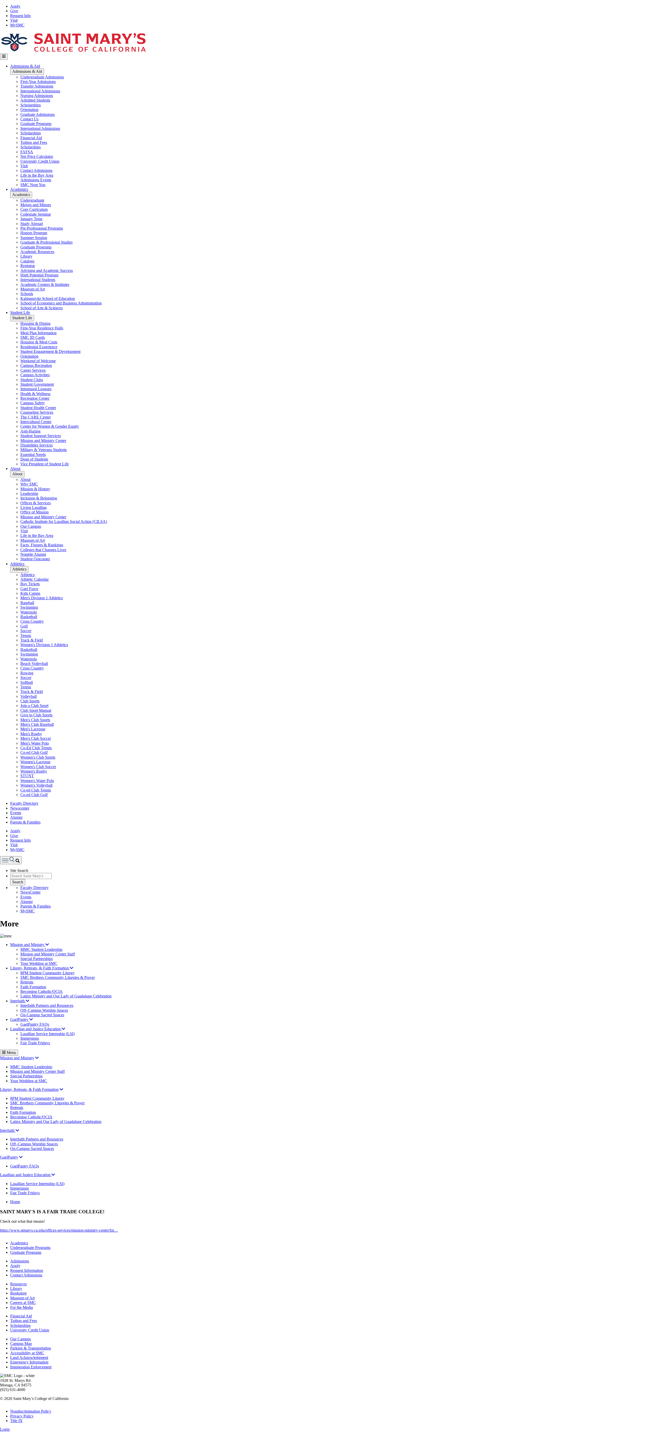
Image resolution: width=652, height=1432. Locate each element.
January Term (31, 219)
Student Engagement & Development (50, 351)
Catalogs (27, 261)
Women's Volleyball (36, 785)
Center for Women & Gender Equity (49, 426)
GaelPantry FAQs (34, 1024)
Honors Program (33, 233)
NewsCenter (30, 892)
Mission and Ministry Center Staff (47, 954)
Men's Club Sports (35, 720)
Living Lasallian (33, 507)
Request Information (26, 1270)
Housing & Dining (35, 323)
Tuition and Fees (33, 142)
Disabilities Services (36, 445)
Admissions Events (35, 180)
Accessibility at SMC (27, 1353)
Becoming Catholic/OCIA (41, 991)
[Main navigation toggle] (4, 56)
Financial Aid (31, 138)
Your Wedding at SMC (38, 963)
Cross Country (32, 621)
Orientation (29, 109)
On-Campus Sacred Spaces (42, 1015)
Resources (18, 1284)
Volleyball (28, 696)
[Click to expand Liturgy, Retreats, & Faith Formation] (61, 1089)
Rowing (26, 673)
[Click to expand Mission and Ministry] (37, 1058)
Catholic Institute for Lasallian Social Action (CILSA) (63, 521)
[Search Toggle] (11, 860)
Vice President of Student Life (44, 464)
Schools (26, 293)
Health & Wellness (35, 394)
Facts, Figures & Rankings (41, 545)
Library (26, 256)
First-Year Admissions (38, 81)
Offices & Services (35, 503)
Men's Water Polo (34, 743)
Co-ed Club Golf (34, 752)
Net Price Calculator (36, 156)
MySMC (17, 25)
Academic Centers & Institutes (44, 284)
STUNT (27, 776)
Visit (14, 20)
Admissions (19, 1261)
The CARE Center (35, 417)
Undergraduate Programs (30, 1247)
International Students (37, 279)
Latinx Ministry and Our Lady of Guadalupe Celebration (66, 996)
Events (15, 813)
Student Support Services (40, 436)
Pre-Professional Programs (41, 228)
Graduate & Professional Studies (46, 242)
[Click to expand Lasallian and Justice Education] (53, 1175)
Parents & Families (25, 822)
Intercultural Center (35, 422)
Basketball (28, 617)
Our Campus (30, 526)
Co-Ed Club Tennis (36, 748)
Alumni (16, 817)
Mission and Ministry (27, 944)
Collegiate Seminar (35, 214)
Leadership (29, 493)
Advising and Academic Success (46, 270)
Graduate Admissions (37, 114)
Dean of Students (34, 459)
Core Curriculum (34, 209)
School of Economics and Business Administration (61, 303)
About (15, 468)
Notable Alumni (33, 554)
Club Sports (29, 701)
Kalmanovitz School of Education (47, 298)
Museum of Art (32, 289)
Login (5, 1429)
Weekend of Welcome (38, 361)
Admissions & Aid (25, 66)
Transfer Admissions (36, 86)
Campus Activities (35, 375)
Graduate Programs (35, 123)
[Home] (73, 51)
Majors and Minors (35, 205)
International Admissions (40, 91)
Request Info (20, 15)
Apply (15, 6)
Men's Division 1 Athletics (41, 598)
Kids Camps (30, 593)
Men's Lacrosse (32, 729)
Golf (24, 626)
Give (14, 11)
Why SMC (29, 484)
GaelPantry (19, 1019)
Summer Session (33, 237)
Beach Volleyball (34, 663)
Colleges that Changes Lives (43, 550)
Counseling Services (36, 412)
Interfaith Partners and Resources (46, 1005)
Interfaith (18, 1001)
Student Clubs (31, 380)
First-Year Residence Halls (41, 328)
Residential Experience (38, 347)
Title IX (16, 1421)
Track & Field (31, 640)
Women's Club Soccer (38, 766)
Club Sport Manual (35, 710)
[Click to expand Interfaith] (17, 1130)
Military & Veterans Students (43, 450)
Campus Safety (32, 403)
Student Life (20, 312)
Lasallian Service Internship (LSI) (47, 1034)
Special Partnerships (36, 958)
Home (15, 1202)
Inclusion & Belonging (38, 498)
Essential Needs (33, 454)
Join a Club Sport (34, 705)
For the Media (21, 1307)
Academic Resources (37, 251)
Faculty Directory (24, 803)
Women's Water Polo (37, 780)
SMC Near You (32, 185)
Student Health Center (38, 408)
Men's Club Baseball (37, 724)
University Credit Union (39, 161)
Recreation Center (34, 398)
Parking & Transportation (30, 1348)
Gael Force (29, 589)
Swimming (29, 607)
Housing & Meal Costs (38, 342)
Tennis (25, 635)
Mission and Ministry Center (43, 440)
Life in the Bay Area (36, 175)
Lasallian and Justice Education (36, 1029)
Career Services (33, 370)
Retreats (26, 982)
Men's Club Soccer (35, 738)
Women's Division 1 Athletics (44, 645)
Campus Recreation (36, 365)
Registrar (27, 265)
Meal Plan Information (38, 333)
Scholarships (30, 105)
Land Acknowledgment (29, 1357)
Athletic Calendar (34, 579)
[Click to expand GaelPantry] (21, 1157)
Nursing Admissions (36, 95)
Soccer (25, 631)
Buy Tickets (30, 584)
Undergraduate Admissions (42, 77)
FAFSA (26, 152)
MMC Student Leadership (41, 949)
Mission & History (35, 489)
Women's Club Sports (37, 757)
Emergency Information (29, 1362)
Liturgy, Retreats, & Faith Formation (40, 968)
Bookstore (18, 1293)
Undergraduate (32, 200)
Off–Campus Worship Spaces (44, 1010)
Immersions (29, 1038)
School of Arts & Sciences (41, 308)
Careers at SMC (23, 1302)
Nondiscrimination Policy (30, 1411)
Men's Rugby (31, 734)
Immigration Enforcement (30, 1367)
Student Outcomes (35, 559)
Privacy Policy (22, 1416)
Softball (26, 682)
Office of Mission (34, 512)
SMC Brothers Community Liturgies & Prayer (57, 977)
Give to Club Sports (36, 715)
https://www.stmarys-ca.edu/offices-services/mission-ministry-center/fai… (59, 1230)
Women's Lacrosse (35, 762)
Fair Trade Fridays (35, 1043)
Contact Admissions (36, 170)
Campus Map (21, 1343)
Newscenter (19, 808)
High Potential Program (39, 275)
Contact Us (29, 119)
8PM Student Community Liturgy (47, 973)
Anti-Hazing (30, 431)
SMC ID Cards (32, 337)
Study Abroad (31, 223)
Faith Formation (33, 987)
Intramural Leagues (35, 389)
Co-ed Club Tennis (35, 790)
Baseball (27, 603)
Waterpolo (28, 612)
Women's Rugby (33, 771)
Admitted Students (35, 100)
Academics (19, 189)
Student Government (37, 384)
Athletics (17, 564)
